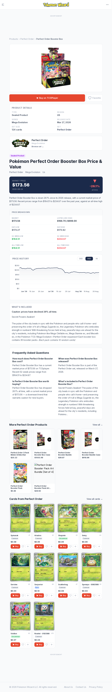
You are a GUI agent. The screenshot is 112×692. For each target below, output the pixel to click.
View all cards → (95, 499)
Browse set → (38, 146)
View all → (98, 424)
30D (81, 258)
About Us (68, 687)
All (97, 258)
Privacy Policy (96, 687)
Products (13, 39)
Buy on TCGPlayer (48, 98)
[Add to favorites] (23, 546)
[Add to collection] (28, 546)
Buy (17, 546)
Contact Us (81, 687)
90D (89, 258)
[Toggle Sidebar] (5, 5)
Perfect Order (27, 39)
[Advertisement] (56, 24)
